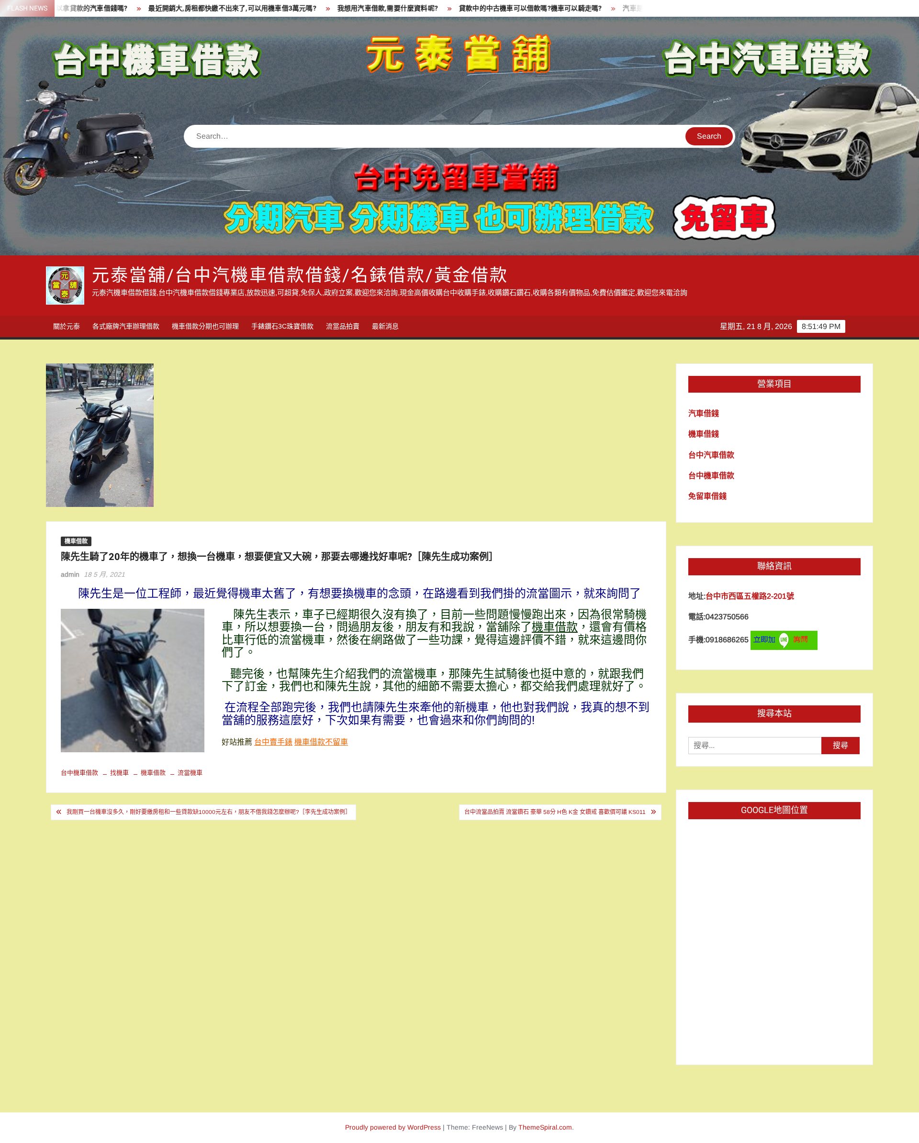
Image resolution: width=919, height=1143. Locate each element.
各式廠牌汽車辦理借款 (125, 326)
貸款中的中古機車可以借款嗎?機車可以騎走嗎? (476, 8)
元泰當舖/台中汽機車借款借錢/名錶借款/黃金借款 (300, 275)
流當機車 (190, 772)
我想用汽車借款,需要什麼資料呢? (334, 8)
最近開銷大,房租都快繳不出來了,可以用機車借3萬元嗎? (179, 8)
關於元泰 (66, 326)
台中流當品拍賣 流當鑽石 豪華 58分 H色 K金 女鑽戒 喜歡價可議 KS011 (555, 812)
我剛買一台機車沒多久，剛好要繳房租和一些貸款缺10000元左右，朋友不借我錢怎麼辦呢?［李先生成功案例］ (209, 812)
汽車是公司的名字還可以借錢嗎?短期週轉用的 (639, 8)
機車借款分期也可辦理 (205, 326)
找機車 (119, 772)
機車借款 (76, 541)
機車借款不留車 (321, 742)
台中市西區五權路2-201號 (750, 596)
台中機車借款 (79, 772)
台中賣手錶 (273, 742)
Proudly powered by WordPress (393, 1127)
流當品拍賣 (342, 326)
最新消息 (385, 326)
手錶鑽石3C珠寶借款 (282, 326)
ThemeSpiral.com (545, 1127)
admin (70, 574)
